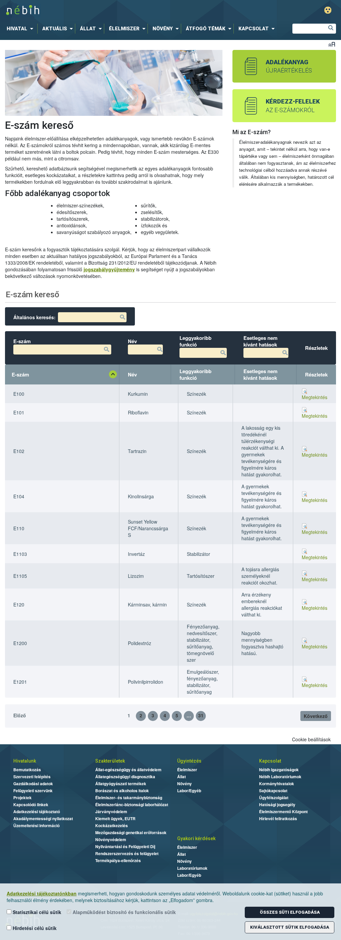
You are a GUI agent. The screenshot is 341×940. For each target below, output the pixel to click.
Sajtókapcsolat (273, 791)
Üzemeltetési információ (36, 825)
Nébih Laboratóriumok (280, 777)
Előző (19, 715)
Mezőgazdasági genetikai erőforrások (131, 832)
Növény (184, 784)
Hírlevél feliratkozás (278, 819)
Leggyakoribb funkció (195, 374)
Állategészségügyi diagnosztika (125, 777)
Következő (316, 716)
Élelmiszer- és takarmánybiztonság (128, 798)
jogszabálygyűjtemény (109, 269)
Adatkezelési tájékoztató (36, 812)
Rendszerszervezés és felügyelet (127, 853)
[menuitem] (21, 29)
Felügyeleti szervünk (33, 791)
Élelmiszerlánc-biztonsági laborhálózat (131, 805)
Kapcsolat (270, 761)
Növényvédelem (110, 839)
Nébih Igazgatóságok (279, 770)
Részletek (316, 374)
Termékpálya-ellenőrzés (118, 860)
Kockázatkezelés (111, 825)
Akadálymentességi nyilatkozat (43, 819)
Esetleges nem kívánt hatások (260, 374)
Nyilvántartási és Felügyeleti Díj (125, 846)
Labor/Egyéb (189, 791)
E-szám (20, 374)
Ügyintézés (189, 761)
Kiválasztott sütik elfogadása (289, 927)
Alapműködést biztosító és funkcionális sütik (123, 912)
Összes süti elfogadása (290, 912)
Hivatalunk (24, 761)
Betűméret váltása (332, 44)
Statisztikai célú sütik (36, 912)
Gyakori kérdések (196, 838)
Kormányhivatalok (276, 784)
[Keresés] (331, 29)
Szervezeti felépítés (32, 777)
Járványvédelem (111, 812)
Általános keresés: (34, 317)
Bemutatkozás (27, 770)
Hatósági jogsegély (277, 805)
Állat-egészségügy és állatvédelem (128, 770)
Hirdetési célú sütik (34, 928)
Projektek (22, 798)
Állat (181, 777)
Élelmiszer (187, 770)
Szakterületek (110, 761)
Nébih (102, 10)
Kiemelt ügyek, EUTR (115, 819)
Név (132, 374)
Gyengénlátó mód (327, 10)
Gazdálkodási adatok (33, 784)
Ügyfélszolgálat (273, 798)
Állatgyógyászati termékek (120, 784)
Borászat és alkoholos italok (122, 791)
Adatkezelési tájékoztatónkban (42, 893)
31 (200, 715)
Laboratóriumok (192, 868)
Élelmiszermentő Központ (283, 812)
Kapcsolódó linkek (30, 805)
